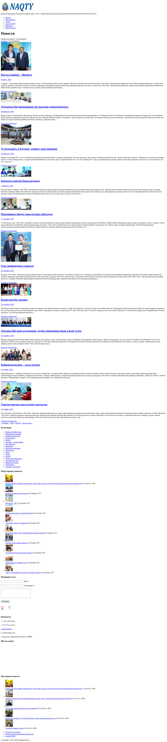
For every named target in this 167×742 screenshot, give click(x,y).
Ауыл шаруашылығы (13, 459)
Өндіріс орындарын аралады (16, 543)
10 (16, 423)
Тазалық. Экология (12, 467)
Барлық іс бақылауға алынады (17, 493)
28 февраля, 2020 (7, 112)
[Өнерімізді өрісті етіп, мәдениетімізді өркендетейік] (9, 531)
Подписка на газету (13, 732)
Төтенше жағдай (11, 461)
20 (18, 423)
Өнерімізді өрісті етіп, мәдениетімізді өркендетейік (25, 533)
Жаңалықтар (10, 20)
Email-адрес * (29, 586)
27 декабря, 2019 (7, 219)
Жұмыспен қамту (12, 463)
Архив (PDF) (10, 24)
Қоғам (7, 440)
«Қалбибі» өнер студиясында (16, 523)
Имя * (26, 581)
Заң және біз (10, 444)
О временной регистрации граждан (19, 553)
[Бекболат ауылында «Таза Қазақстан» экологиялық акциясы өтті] (9, 716)
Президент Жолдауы (13, 432)
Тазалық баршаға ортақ (14, 728)
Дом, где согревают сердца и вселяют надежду (23, 573)
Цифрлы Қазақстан (12, 436)
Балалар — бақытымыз (14, 442)
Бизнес (8, 456)
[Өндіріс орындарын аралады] (9, 541)
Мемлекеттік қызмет (13, 434)
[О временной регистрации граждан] (9, 551)
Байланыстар (10, 28)
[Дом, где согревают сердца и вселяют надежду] (9, 570)
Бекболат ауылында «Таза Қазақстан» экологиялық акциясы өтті (30, 718)
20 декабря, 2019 (7, 271)
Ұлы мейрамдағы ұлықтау (17, 265)
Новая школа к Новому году (16, 563)
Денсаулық (9, 450)
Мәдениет (9, 446)
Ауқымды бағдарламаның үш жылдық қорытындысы (34, 106)
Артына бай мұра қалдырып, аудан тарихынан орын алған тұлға (41, 330)
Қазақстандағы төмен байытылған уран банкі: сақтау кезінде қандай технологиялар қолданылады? (44, 483)
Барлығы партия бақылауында (20, 180)
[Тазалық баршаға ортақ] (9, 726)
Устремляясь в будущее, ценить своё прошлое (29, 148)
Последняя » (27, 423)
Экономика (9, 465)
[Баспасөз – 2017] (9, 501)
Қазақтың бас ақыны (14, 299)
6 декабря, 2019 (7, 370)
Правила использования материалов (19, 734)
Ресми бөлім (10, 438)
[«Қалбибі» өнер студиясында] (9, 521)
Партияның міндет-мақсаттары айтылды (27, 214)
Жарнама (8, 26)
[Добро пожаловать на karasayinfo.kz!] (9, 511)
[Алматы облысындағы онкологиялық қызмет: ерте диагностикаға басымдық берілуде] (9, 696)
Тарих (7, 22)
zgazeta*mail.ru (6, 629)
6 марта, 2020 (6, 80)
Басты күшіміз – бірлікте (16, 74)
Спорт (7, 454)
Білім (7, 452)
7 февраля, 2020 (7, 186)
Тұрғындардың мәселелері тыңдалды (24, 404)
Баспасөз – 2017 (11, 503)
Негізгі (8, 18)
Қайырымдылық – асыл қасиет (20, 364)
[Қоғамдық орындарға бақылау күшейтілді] (9, 706)
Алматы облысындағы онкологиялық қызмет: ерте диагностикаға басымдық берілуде (38, 698)
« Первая (4, 423)
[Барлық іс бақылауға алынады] (9, 491)
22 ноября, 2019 (7, 409)
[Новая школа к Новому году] (9, 561)
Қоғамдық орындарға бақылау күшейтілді (21, 708)
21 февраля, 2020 (7, 154)
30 (20, 423)
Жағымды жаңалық (13, 448)
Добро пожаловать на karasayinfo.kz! (19, 513)
